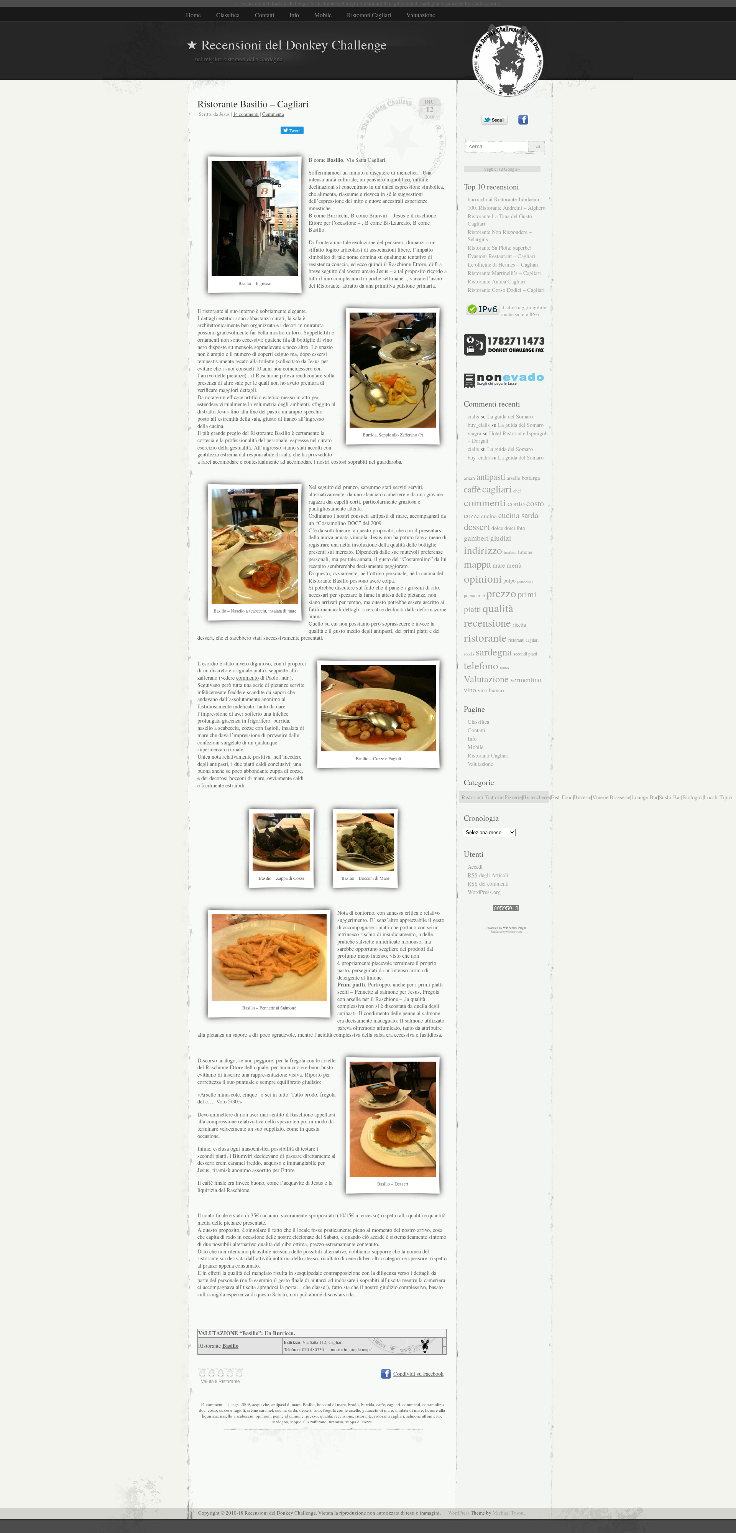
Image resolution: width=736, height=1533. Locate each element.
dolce (497, 528)
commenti (411, 1404)
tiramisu (336, 1421)
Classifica (228, 15)
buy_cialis (479, 424)
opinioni (263, 1416)
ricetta (519, 624)
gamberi (476, 538)
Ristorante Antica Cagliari (496, 281)
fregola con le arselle (341, 1410)
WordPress (459, 1512)
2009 (245, 1404)
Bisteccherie (536, 797)
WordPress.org (484, 892)
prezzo (312, 1416)
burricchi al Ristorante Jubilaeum (504, 199)
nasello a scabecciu (236, 1416)
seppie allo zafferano (308, 1421)
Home (193, 15)
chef (517, 490)
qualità (326, 1416)
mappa (477, 564)
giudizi (500, 538)
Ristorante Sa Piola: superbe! (500, 247)
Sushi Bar (670, 797)
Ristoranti (472, 797)
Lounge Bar (644, 797)
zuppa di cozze (358, 1421)
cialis (473, 416)
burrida (367, 1404)
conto (516, 503)
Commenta (273, 113)
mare (499, 565)
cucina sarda (286, 1410)
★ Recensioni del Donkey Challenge (286, 44)
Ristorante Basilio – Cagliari (253, 103)
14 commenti (246, 113)
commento (247, 677)
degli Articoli (488, 875)
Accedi (475, 866)
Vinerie (600, 797)
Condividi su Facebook (418, 1373)
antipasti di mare (286, 1404)
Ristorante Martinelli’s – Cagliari (504, 273)
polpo (509, 580)
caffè (380, 1404)
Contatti (264, 15)
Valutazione (420, 15)
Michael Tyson (508, 1512)
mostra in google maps (351, 1349)
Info (294, 15)
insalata (510, 552)
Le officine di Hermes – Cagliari (503, 264)
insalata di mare (409, 1410)
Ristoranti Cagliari (369, 15)
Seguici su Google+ (502, 169)
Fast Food (562, 797)
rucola (469, 654)
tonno (504, 667)
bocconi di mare (331, 1404)
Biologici (692, 797)
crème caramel (260, 1410)
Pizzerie (513, 797)
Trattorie (494, 797)
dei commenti (488, 883)
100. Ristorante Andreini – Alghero (506, 207)
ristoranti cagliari (389, 1416)
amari (469, 478)
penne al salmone (288, 1416)
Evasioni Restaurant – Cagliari (501, 256)
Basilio (230, 1346)
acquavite (260, 1404)
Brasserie (620, 797)
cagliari (393, 1404)
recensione (343, 1416)
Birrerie (582, 797)
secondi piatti (525, 653)
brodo (353, 1404)
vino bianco (491, 690)
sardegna (280, 1421)
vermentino (525, 679)
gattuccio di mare (377, 1410)
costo (212, 1410)
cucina (489, 516)
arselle (513, 477)
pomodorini (474, 595)
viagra (474, 433)
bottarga (531, 477)
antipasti (490, 476)
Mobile (323, 15)
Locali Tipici (718, 797)
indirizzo (483, 550)
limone (525, 551)
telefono (481, 665)
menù (514, 565)
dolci (509, 528)
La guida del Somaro (510, 416)
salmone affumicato (423, 1416)
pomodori (525, 581)
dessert (305, 1410)
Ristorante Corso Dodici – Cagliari (506, 289)
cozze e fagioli (232, 1410)
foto (317, 1410)
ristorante (363, 1416)
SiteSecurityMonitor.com (506, 932)
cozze (472, 515)
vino (470, 689)
